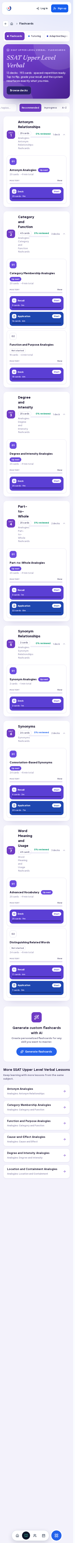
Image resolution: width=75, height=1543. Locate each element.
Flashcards (16, 36)
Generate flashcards (38, 1051)
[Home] (12, 24)
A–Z (64, 107)
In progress (50, 107)
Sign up (62, 8)
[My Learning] (26, 1535)
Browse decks (19, 90)
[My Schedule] (44, 1535)
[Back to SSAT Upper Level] (6, 24)
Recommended (30, 107)
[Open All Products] (56, 1535)
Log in (44, 8)
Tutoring (36, 36)
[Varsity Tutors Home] (9, 8)
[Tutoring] (35, 1535)
